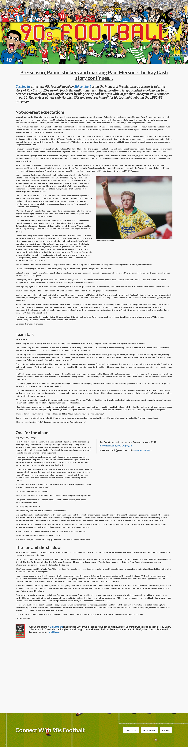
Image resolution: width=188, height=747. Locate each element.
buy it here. (54, 632)
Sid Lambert (82, 86)
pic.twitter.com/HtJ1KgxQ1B (116, 445)
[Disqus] (94, 673)
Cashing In (23, 86)
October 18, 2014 (142, 450)
